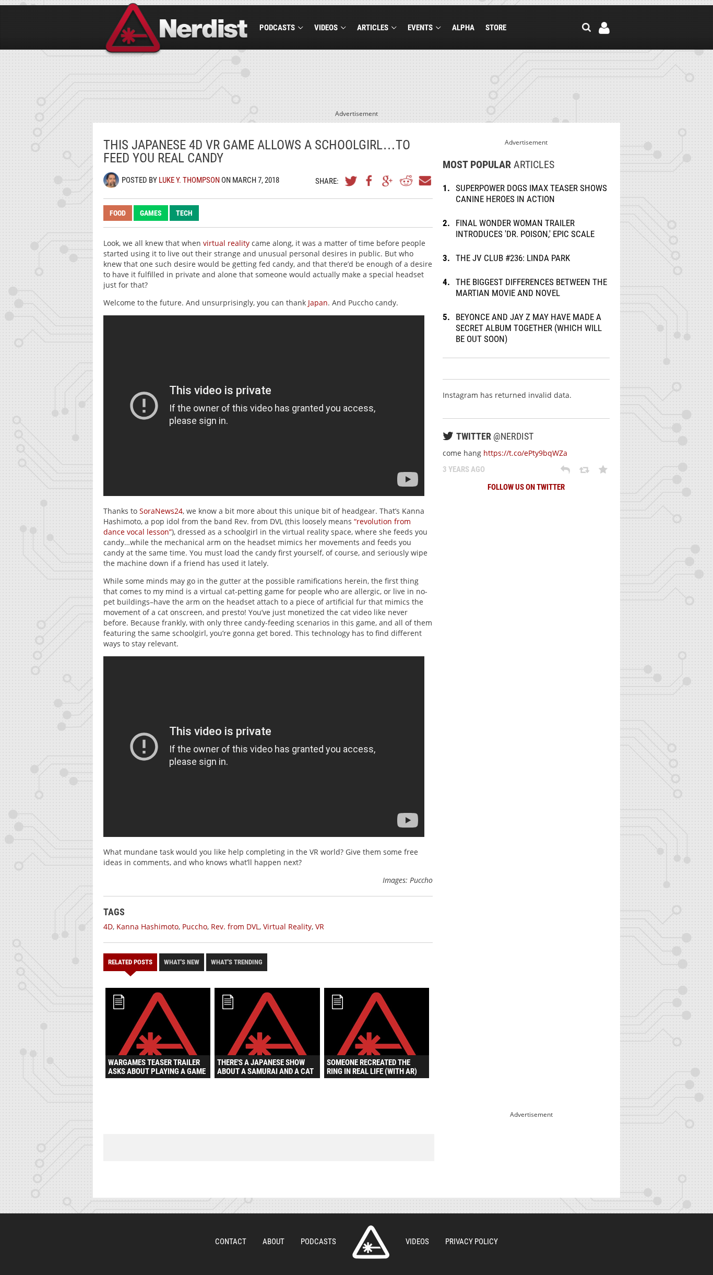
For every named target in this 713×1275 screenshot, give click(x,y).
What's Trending (237, 962)
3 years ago (464, 469)
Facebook (369, 180)
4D (108, 926)
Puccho (194, 926)
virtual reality (226, 243)
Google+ (388, 180)
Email (424, 180)
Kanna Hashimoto (147, 926)
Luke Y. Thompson (189, 180)
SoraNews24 (161, 511)
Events (420, 27)
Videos (326, 27)
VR (319, 926)
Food (118, 213)
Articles (372, 27)
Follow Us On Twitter (526, 487)
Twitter (351, 180)
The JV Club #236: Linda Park (513, 258)
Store (495, 27)
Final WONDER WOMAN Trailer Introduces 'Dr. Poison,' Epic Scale (525, 228)
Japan (318, 303)
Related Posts (130, 962)
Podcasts (277, 27)
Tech (184, 213)
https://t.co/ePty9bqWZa (525, 453)
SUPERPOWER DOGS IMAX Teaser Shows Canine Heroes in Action (531, 193)
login (604, 28)
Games (151, 213)
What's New (181, 962)
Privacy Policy (471, 1241)
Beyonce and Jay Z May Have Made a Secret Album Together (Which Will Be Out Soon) (529, 328)
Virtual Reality (287, 926)
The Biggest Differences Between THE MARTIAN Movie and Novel (531, 287)
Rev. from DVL (235, 926)
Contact (230, 1241)
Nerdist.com (370, 1242)
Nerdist (176, 29)
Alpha (463, 27)
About (273, 1241)
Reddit (406, 180)
